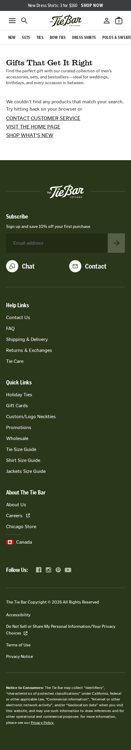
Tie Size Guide (21, 449)
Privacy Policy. (42, 723)
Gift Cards (17, 405)
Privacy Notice (19, 656)
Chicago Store (21, 526)
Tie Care (14, 361)
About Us (16, 504)
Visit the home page (33, 127)
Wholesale (17, 438)
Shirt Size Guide (23, 460)
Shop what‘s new (29, 135)
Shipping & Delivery (27, 339)
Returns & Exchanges (29, 350)
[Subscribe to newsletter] (116, 243)
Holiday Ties (19, 394)
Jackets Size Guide (26, 471)
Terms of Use (18, 645)
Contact (96, 266)
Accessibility (18, 615)
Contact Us (18, 317)
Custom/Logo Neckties (31, 416)
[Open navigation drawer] (12, 20)
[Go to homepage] (65, 21)
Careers (14, 515)
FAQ (10, 328)
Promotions (18, 427)
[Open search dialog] (24, 20)
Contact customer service (43, 118)
